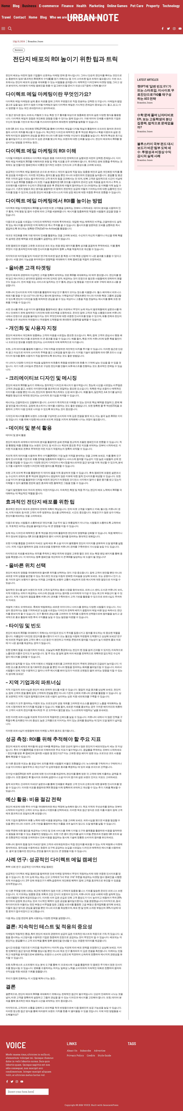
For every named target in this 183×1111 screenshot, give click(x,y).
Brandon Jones (35, 41)
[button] (10, 28)
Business (29, 5)
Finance (68, 5)
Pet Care (136, 5)
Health (81, 5)
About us (72, 1050)
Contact (20, 17)
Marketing (96, 5)
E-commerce (49, 5)
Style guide (93, 17)
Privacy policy (75, 1055)
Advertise (99, 1050)
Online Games (117, 5)
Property (153, 5)
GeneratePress (110, 1105)
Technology (171, 5)
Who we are (58, 17)
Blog (16, 5)
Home (5, 5)
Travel (6, 17)
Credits (91, 1055)
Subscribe (85, 1050)
